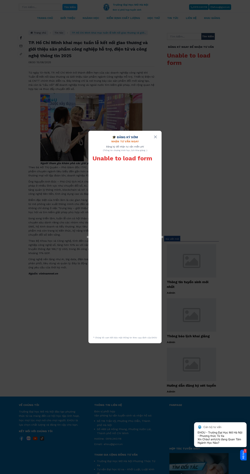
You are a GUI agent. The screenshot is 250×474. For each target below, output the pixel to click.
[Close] (155, 136)
